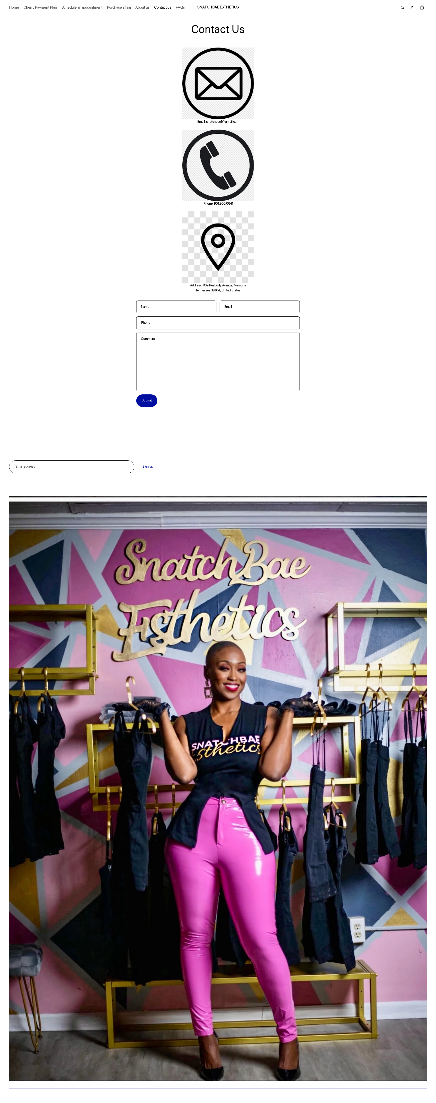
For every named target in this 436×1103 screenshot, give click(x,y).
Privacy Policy (269, 451)
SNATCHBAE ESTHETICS (34, 1096)
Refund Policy (269, 459)
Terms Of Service (271, 475)
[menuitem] (14, 8)
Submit (147, 400)
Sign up (147, 466)
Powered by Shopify (62, 1096)
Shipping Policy (270, 467)
